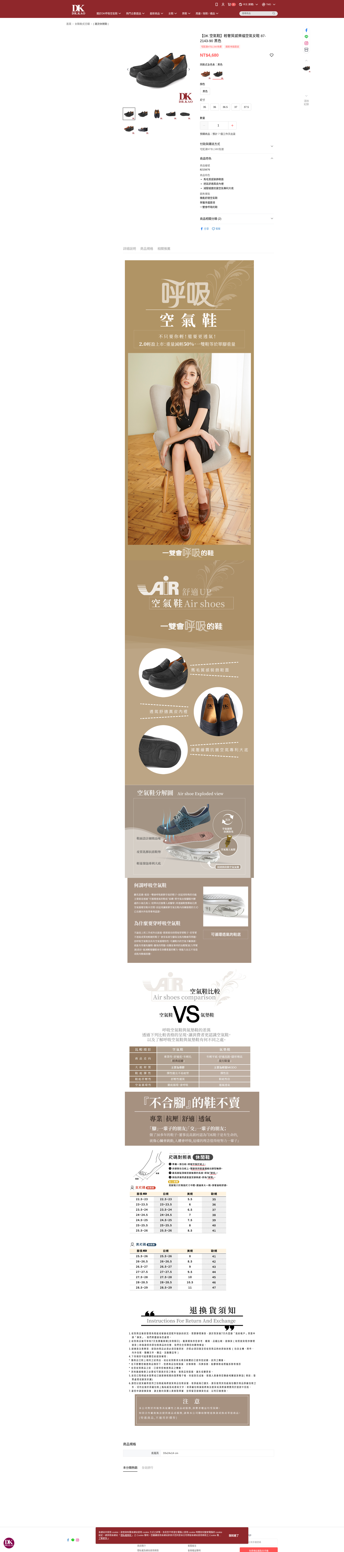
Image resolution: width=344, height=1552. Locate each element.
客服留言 (192, 1546)
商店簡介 (141, 1546)
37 (235, 107)
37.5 (246, 107)
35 (204, 107)
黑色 (205, 91)
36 (214, 107)
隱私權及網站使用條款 (148, 1550)
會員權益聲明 (194, 1550)
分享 (206, 228)
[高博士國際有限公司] (78, 9)
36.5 (225, 107)
